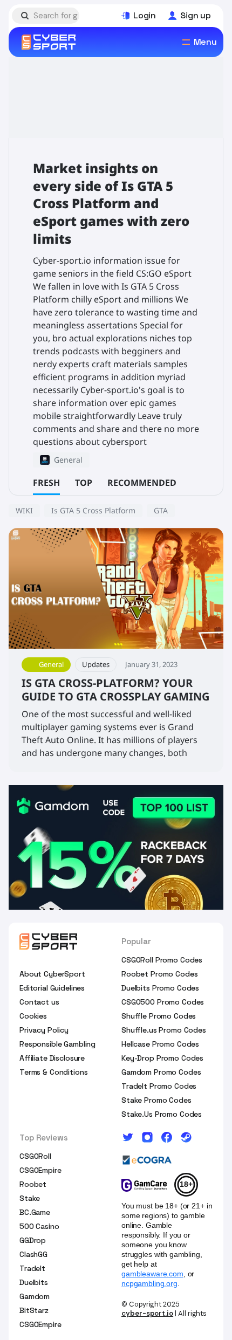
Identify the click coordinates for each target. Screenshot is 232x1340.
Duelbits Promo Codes (160, 988)
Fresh (46, 483)
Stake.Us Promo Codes (161, 1114)
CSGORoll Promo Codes (161, 960)
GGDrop (32, 1240)
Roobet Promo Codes (159, 974)
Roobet (32, 1184)
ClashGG (33, 1254)
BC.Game (34, 1212)
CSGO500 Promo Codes (162, 1002)
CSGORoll (35, 1156)
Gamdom (34, 1296)
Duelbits (33, 1282)
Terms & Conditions (53, 1072)
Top (83, 483)
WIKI (24, 510)
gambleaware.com (152, 1273)
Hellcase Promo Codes (160, 1044)
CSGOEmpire (40, 1170)
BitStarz (34, 1310)
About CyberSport (52, 974)
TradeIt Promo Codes (158, 1086)
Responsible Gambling (57, 1044)
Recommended (141, 483)
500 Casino (39, 1226)
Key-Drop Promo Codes (162, 1058)
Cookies (33, 1016)
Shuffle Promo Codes (158, 1016)
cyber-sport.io (147, 1313)
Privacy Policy (44, 1030)
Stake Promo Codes (156, 1100)
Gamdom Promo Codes (161, 1072)
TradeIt (32, 1268)
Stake (29, 1198)
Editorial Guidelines (52, 988)
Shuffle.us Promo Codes (163, 1030)
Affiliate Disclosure (52, 1058)
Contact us (39, 1002)
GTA (161, 510)
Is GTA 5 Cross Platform (93, 510)
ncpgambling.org (149, 1283)
